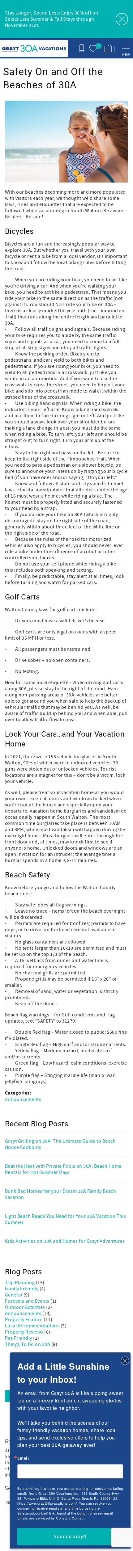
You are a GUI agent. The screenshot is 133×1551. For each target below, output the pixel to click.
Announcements (23, 1099)
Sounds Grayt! (70, 1536)
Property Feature (24, 1320)
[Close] (125, 1360)
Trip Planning (20, 1283)
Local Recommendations (33, 1326)
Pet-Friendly (19, 1338)
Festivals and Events (27, 1301)
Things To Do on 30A (28, 1344)
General (14, 1295)
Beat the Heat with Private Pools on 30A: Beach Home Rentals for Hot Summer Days (63, 1169)
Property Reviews (24, 1332)
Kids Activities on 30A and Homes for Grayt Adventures (65, 1241)
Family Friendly (22, 1289)
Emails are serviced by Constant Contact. (51, 1517)
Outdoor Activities (25, 1307)
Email (23, 1458)
